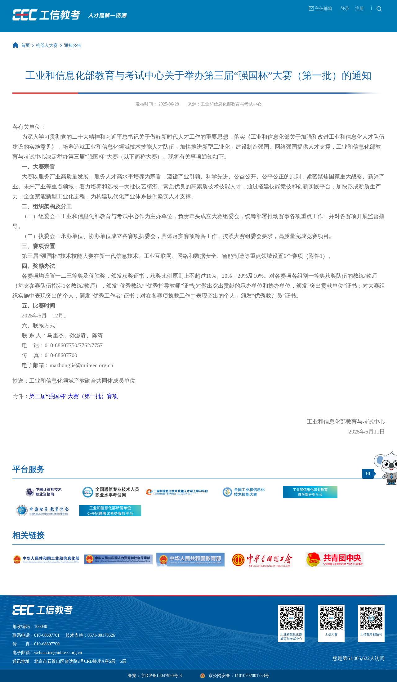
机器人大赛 (47, 45)
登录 (345, 8)
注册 (359, 8)
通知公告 (72, 45)
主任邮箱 (323, 8)
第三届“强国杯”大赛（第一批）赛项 (73, 396)
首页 (25, 45)
